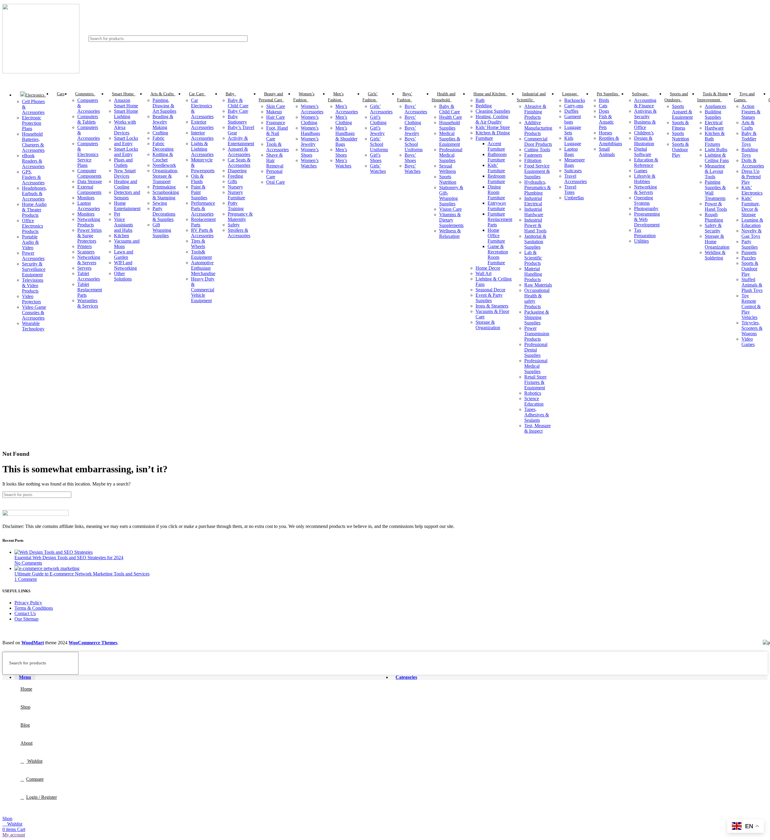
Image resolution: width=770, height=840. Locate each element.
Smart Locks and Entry (126, 141)
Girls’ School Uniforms (379, 144)
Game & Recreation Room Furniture (498, 254)
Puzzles (748, 257)
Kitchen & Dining (493, 132)
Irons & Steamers (492, 305)
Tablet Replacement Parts (89, 290)
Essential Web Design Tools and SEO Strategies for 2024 (68, 557)
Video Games (748, 341)
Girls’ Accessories (381, 109)
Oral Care (275, 182)
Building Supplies (713, 114)
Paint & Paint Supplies (199, 192)
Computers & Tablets (87, 119)
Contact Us (25, 613)
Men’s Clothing (343, 120)
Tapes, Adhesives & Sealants (536, 415)
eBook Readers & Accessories (33, 161)
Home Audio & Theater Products (34, 210)
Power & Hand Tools (716, 206)
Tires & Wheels (198, 243)
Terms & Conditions (33, 608)
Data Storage (89, 181)
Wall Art (483, 273)
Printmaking (164, 186)
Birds (604, 100)
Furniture (484, 138)
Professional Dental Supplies (535, 350)
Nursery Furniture (236, 195)
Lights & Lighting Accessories (202, 149)
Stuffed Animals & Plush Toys (751, 285)
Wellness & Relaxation (450, 233)
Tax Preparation (645, 233)
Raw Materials (538, 284)
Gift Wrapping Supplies (161, 230)
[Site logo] (40, 71)
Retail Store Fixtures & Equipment (535, 382)
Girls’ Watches (378, 168)
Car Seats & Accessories (239, 162)
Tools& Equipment (201, 254)
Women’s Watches (310, 163)
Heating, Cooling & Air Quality (492, 119)
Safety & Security (713, 228)
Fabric (158, 138)
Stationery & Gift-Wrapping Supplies (451, 195)
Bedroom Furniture (496, 178)
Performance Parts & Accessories (203, 208)
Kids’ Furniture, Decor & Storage (750, 206)
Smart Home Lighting (126, 114)
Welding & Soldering (715, 255)
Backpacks (574, 100)
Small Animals (607, 151)
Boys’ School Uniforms (414, 144)
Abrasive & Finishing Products (535, 112)
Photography (646, 208)
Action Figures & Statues (750, 112)
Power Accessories (33, 255)
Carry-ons (573, 105)
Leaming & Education (752, 222)
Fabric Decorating (163, 146)
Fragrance (275, 122)
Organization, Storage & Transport (165, 176)
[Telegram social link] (764, 39)
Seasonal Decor (490, 289)
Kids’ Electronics (751, 190)
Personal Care (274, 174)
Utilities (641, 241)
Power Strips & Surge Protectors (89, 236)
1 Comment (25, 579)
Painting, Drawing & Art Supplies (164, 106)
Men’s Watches (343, 163)
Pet (117, 213)
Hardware (714, 127)
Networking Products (88, 222)
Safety (234, 224)
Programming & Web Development (647, 219)
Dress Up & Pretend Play (751, 177)
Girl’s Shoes (375, 157)
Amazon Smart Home (126, 103)
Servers (84, 268)
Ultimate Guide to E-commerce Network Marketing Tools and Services (81, 573)
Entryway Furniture (497, 206)
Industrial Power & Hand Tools (535, 225)
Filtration (532, 160)
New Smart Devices (125, 173)
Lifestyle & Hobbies (644, 178)
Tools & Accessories (277, 147)
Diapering (237, 170)
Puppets (748, 252)
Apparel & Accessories (239, 151)
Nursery (235, 186)
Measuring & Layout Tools (715, 171)
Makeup (274, 111)
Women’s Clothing (310, 120)
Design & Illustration (644, 141)
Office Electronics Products (32, 226)
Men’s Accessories (346, 109)
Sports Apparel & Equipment (682, 112)
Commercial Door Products (538, 141)
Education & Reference (646, 162)
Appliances (715, 106)
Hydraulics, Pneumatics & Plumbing (537, 187)
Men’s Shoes (341, 152)
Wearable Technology (33, 326)
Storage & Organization (488, 325)
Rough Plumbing (714, 217)
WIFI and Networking (125, 265)
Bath (480, 100)
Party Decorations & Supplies (163, 214)
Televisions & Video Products (32, 285)
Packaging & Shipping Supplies (536, 317)
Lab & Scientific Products (533, 258)
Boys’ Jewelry (412, 130)
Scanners (85, 251)
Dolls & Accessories (752, 163)
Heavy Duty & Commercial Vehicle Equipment (202, 289)
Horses (605, 132)
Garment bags (572, 119)
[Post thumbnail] (53, 552)
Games (640, 170)
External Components (89, 189)
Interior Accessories (202, 135)
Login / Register (41, 797)
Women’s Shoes (310, 152)
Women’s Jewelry (310, 141)
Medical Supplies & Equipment (449, 139)
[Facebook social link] (736, 39)
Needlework (164, 165)
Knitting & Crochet (162, 157)
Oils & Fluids (197, 178)
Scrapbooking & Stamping (165, 195)
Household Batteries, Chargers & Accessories (33, 142)
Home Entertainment (127, 206)
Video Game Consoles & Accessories (34, 312)
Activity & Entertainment (241, 141)
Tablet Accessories (88, 276)
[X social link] (743, 39)
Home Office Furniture (496, 236)
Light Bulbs (716, 149)
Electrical (713, 122)
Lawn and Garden (123, 254)
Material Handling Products (533, 274)
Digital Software (642, 151)
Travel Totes (570, 189)
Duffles (571, 111)
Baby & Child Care (238, 103)
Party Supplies (749, 244)
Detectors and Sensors (127, 195)
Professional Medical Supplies (450, 155)
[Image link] (35, 514)
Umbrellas (574, 197)
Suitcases (573, 170)
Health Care (450, 117)
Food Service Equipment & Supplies (537, 171)
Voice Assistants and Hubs (123, 225)
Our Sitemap (26, 618)
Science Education (534, 401)
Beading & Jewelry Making (162, 122)
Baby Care (238, 111)
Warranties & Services (87, 303)
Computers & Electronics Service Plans (87, 154)
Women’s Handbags (310, 130)
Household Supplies (449, 125)
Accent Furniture (496, 146)
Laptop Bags (571, 151)
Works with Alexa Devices (125, 127)
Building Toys (749, 152)
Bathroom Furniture (497, 157)
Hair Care (275, 117)
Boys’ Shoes (410, 157)
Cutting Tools (537, 149)
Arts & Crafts (747, 125)
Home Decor (488, 268)
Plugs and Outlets (123, 162)
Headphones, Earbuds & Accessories (34, 193)
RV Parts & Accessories (202, 233)
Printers (84, 246)
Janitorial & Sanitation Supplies (535, 242)
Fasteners (533, 155)
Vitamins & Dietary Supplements (451, 220)
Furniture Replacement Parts (500, 219)
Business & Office (645, 124)
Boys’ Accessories (416, 109)
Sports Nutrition (447, 179)
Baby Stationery (237, 119)
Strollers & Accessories (239, 233)
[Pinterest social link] (750, 39)
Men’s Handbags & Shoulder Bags (346, 136)
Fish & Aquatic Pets (606, 122)
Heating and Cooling (125, 184)
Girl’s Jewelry (377, 130)
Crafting (160, 132)
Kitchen (121, 235)
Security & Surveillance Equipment (33, 269)
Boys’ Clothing (413, 120)
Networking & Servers (88, 260)
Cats (603, 105)
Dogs (604, 111)
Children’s (644, 132)
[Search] (712, 38)
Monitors (85, 197)
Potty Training (236, 206)
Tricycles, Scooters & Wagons (751, 328)
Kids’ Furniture (496, 168)
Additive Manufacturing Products (538, 128)
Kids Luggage (572, 141)
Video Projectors (31, 299)
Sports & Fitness (680, 125)
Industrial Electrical (533, 201)
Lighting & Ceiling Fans (717, 157)
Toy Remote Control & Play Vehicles (751, 306)
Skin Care (275, 106)
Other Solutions (123, 276)
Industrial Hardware (533, 212)
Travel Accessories (575, 178)
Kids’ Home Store (493, 127)
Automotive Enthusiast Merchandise (203, 268)
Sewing (159, 203)
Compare (35, 779)
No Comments (28, 563)
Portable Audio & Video (30, 242)
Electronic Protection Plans (31, 123)
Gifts (232, 181)
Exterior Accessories (202, 124)
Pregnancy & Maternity (240, 216)
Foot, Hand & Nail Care (277, 133)
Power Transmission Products (536, 334)
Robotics (532, 393)
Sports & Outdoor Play (680, 150)
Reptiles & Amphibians (610, 141)
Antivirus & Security (645, 114)
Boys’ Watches (412, 168)
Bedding (484, 105)
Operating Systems (643, 200)
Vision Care (450, 209)
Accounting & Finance (645, 103)
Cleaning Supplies (493, 111)
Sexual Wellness (447, 168)
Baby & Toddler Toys (748, 139)
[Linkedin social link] (757, 39)
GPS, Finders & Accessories (33, 177)
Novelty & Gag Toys (751, 233)
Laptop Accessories (88, 206)
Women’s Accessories (312, 109)
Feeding (235, 176)
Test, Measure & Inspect (537, 428)
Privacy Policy (28, 602)
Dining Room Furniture (496, 192)
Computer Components (89, 173)
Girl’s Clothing (378, 120)
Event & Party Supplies (489, 298)
